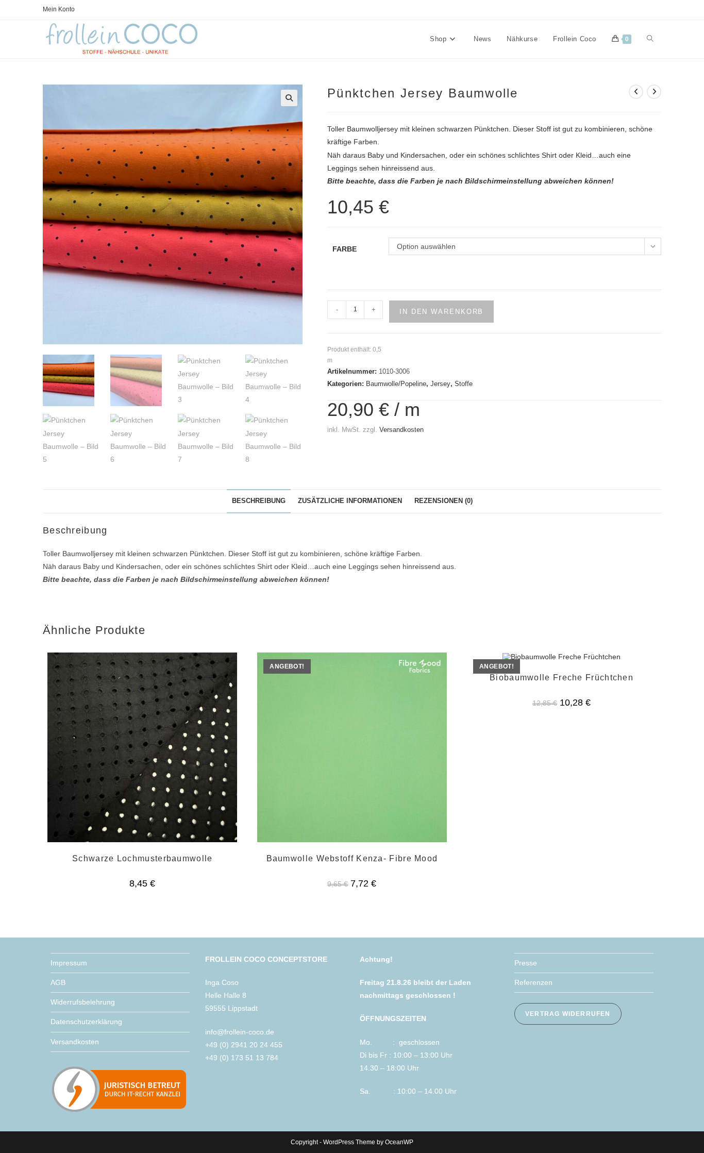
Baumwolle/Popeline (396, 384)
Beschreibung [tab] (259, 501)
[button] (289, 98)
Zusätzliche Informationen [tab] (350, 501)
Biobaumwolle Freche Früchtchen (561, 677)
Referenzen (533, 982)
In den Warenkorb (441, 311)
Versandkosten (401, 429)
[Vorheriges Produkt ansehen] (636, 92)
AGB (58, 982)
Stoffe (464, 384)
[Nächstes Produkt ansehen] (654, 92)
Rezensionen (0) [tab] (443, 501)
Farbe (344, 249)
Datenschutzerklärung (86, 1021)
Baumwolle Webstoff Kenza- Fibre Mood (352, 858)
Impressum (69, 963)
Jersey (440, 384)
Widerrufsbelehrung (83, 1002)
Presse (525, 963)
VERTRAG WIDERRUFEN (568, 1013)
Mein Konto (59, 9)
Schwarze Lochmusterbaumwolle (142, 858)
